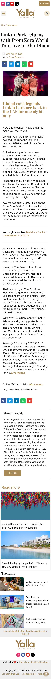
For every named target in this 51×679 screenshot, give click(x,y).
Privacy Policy (15, 631)
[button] (3, 13)
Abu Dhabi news (9, 25)
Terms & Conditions (28, 631)
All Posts (12, 472)
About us (7, 631)
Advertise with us (41, 631)
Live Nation (18, 372)
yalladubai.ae (29, 673)
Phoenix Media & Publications (33, 662)
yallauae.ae (43, 673)
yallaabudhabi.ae (10, 673)
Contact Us (25, 634)
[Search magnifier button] (47, 13)
